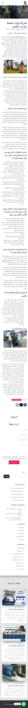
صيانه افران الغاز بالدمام (18, 500)
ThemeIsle (5, 704)
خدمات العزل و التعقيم (18, 557)
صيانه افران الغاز (20, 565)
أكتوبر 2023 (21, 530)
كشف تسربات (20, 568)
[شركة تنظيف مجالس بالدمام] (14, 633)
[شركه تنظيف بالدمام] (25, 3)
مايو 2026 (21, 527)
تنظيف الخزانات (20, 548)
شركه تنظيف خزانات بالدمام (17, 497)
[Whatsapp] (24, 704)
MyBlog (19, 513)
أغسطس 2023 (20, 536)
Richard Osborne (17, 518)
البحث (23, 472)
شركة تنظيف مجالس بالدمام (17, 491)
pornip (19, 508)
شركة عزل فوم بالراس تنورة (16, 685)
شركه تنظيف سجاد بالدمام (18, 494)
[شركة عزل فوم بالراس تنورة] (14, 672)
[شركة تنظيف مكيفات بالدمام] (14, 597)
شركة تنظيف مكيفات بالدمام (17, 488)
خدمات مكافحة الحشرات (18, 559)
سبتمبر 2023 (21, 533)
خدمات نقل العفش (19, 562)
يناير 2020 (21, 539)
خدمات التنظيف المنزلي (16, 399)
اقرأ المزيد (20, 620)
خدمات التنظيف (20, 550)
